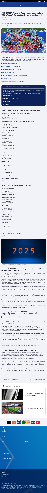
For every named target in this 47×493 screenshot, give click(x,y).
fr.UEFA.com (4, 456)
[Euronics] (33, 422)
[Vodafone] (38, 422)
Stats (2, 444)
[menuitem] (13, 5)
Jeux (2, 441)
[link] (12, 5)
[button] (35, 5)
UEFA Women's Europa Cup (8, 78)
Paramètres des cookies (6, 478)
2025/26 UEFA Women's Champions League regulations (14, 75)
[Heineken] (24, 422)
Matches (3, 434)
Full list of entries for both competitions (11, 66)
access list (37, 93)
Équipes (26, 434)
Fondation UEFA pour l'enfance (8, 458)
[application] (23, 251)
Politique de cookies (5, 476)
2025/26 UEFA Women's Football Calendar (11, 69)
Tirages (3, 436)
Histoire (25, 439)
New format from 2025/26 (8, 72)
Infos (25, 436)
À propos (26, 441)
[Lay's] (28, 422)
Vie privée (3, 472)
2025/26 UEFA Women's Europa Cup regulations (13, 81)
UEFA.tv (3, 439)
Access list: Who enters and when (10, 63)
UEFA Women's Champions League (4, 5)
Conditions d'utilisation (5, 474)
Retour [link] (4, 9)
